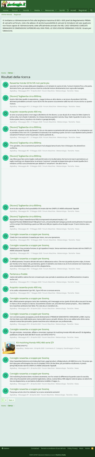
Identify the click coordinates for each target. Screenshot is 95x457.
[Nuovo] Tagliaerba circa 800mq (25, 96)
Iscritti (62, 10)
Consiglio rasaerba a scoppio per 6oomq (29, 234)
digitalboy (13, 91)
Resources (49, 10)
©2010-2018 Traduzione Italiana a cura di (47, 455)
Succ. (11, 400)
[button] (19, 10)
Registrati (17, 14)
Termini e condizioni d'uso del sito (53, 448)
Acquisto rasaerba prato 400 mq (25, 111)
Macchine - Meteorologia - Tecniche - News (63, 91)
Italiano (6, 448)
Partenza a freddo (18, 274)
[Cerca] (91, 10)
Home (5, 10)
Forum (15, 10)
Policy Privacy (73, 448)
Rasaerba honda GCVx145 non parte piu (29, 83)
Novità (26, 10)
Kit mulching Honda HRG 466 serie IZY (35, 342)
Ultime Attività (6, 14)
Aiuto (81, 448)
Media (37, 10)
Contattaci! (35, 448)
